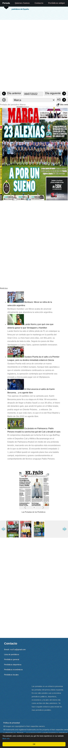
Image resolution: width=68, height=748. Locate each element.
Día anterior (14, 93)
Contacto (39, 3)
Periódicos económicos (13, 670)
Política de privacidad (11, 722)
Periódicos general (11, 659)
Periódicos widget (56, 3)
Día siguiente (53, 93)
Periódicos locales (11, 675)
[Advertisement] (34, 56)
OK (34, 744)
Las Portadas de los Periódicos (33, 512)
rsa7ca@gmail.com (18, 649)
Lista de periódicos (11, 654)
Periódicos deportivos (12, 665)
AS (59, 99)
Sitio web (63, 104)
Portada (6, 3)
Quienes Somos (22, 3)
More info (6, 738)
